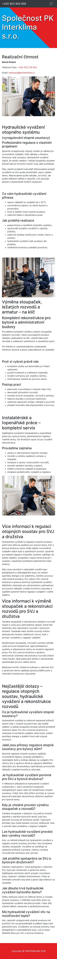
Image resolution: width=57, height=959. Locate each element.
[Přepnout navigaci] (51, 3)
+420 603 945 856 (14, 3)
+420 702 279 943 (27, 67)
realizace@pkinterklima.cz (22, 72)
